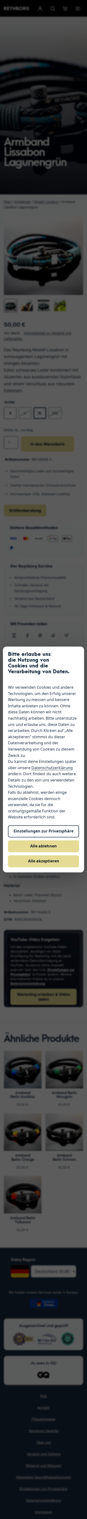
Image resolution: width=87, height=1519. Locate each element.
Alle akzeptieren (43, 861)
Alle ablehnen (43, 846)
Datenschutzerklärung (52, 767)
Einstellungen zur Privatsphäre (43, 831)
